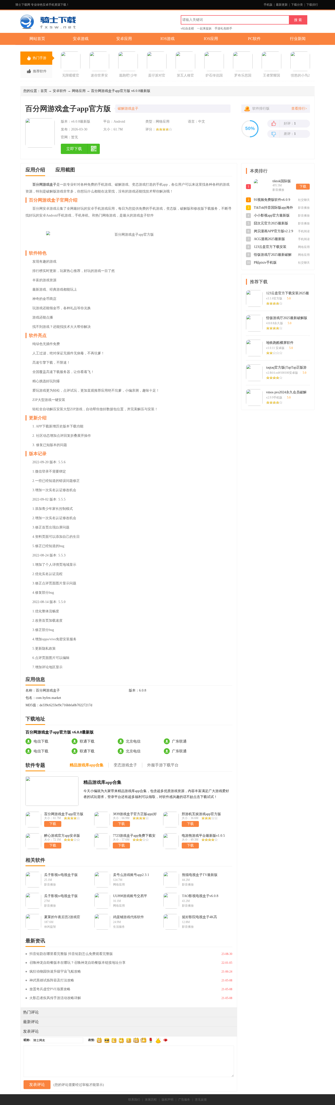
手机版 (268, 4)
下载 (302, 186)
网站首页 (37, 39)
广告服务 (184, 1099)
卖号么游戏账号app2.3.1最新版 (131, 875)
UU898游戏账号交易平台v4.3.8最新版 (130, 896)
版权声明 (167, 1099)
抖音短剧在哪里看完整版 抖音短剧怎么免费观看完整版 (71, 954)
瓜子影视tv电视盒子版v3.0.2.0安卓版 (61, 875)
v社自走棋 (187, 28)
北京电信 (133, 741)
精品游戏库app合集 (102, 782)
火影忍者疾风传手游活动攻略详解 (55, 998)
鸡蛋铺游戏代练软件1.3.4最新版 (128, 917)
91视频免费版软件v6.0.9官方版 (272, 200)
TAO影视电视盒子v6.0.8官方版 (200, 896)
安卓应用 (124, 39)
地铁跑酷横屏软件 (280, 343)
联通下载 (87, 741)
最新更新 (282, 4)
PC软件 (254, 39)
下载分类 (297, 4)
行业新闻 (298, 39)
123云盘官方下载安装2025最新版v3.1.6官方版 (272, 247)
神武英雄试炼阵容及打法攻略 (51, 980)
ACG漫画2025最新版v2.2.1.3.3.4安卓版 (269, 239)
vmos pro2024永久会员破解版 (286, 392)
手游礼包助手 (223, 28)
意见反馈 (201, 1099)
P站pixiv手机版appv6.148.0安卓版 (267, 263)
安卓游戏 (81, 39)
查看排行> (299, 108)
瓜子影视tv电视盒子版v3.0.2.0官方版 (61, 896)
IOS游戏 (167, 39)
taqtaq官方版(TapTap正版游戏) (286, 368)
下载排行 (312, 4)
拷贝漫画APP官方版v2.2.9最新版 (273, 231)
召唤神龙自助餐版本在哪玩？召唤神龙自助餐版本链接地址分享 (77, 962)
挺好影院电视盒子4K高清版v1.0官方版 (199, 917)
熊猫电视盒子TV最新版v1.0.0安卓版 (200, 875)
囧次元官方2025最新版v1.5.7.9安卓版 (271, 223)
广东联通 (179, 741)
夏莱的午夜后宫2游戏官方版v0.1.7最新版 (62, 917)
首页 (43, 91)
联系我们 (134, 1099)
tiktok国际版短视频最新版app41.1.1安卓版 (282, 181)
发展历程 (151, 1099)
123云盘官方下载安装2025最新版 (287, 293)
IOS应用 (211, 39)
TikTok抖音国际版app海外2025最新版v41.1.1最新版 (273, 208)
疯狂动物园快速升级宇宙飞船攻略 (55, 971)
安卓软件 (59, 91)
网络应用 (79, 91)
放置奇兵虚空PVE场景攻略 (49, 989)
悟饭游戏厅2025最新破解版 (286, 318)
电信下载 (41, 741)
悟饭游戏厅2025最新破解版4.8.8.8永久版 (273, 255)
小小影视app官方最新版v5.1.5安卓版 (272, 216)
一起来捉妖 (204, 28)
